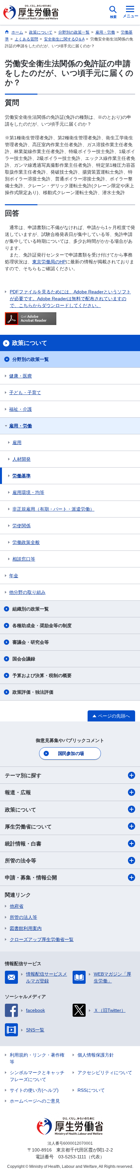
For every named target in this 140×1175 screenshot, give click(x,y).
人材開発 (21, 459)
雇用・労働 (20, 425)
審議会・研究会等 (30, 642)
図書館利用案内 (26, 928)
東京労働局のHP (49, 261)
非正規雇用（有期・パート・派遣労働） (53, 509)
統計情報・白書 (23, 843)
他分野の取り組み (27, 592)
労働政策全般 (26, 542)
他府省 (16, 906)
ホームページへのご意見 (35, 1101)
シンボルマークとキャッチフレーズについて (37, 1076)
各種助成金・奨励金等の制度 (42, 625)
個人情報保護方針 (95, 1055)
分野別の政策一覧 (30, 359)
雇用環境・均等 (28, 492)
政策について (20, 809)
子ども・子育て (25, 392)
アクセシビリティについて (104, 1072)
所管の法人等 (23, 917)
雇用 (16, 442)
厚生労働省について (28, 826)
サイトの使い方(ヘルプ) (34, 1090)
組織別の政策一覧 (30, 608)
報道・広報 (18, 792)
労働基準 (21, 475)
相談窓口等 (23, 559)
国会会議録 (23, 658)
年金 (13, 575)
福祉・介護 (20, 409)
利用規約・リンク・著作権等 (37, 1058)
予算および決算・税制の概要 (42, 675)
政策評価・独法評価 (32, 692)
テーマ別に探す (23, 775)
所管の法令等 (20, 860)
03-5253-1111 (72, 1156)
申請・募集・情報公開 (31, 877)
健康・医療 (20, 376)
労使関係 (21, 525)
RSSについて (91, 1090)
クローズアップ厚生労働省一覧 (42, 939)
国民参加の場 (71, 753)
